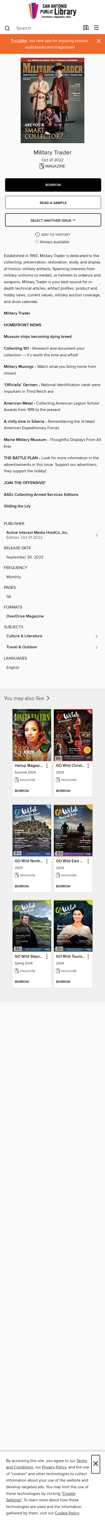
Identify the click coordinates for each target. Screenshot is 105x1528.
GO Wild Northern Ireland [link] (29, 861)
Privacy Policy (54, 1467)
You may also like (24, 698)
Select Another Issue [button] (51, 220)
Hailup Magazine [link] (29, 765)
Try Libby (19, 41)
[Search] (7, 28)
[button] (53, 185)
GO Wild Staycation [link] (29, 956)
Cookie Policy (67, 1513)
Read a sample (53, 203)
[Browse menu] (96, 27)
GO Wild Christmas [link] (70, 765)
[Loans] (86, 29)
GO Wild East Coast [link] (70, 861)
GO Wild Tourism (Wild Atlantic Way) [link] (70, 956)
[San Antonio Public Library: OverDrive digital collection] (52, 11)
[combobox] (42, 28)
